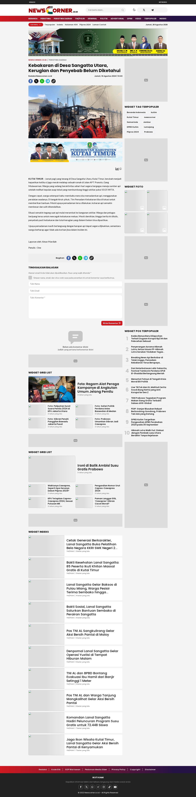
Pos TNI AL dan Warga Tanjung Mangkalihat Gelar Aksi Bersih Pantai (91, 699)
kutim (154, 112)
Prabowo (148, 132)
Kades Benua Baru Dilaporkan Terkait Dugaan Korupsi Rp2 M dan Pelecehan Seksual (149, 339)
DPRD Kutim (132, 127)
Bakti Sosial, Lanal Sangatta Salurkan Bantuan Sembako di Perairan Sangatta (91, 610)
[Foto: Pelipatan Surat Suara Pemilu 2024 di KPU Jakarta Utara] (157, 200)
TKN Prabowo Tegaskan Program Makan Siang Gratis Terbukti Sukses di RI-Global (148, 401)
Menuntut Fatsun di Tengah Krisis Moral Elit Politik (148, 380)
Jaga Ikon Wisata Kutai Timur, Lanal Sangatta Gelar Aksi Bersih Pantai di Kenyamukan (92, 743)
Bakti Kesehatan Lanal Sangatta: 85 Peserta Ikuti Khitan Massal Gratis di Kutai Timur (92, 566)
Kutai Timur (133, 117)
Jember (147, 122)
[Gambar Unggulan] (75, 111)
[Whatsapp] (92, 787)
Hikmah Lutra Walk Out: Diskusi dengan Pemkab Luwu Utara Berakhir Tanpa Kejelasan (147, 433)
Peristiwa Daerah (57, 60)
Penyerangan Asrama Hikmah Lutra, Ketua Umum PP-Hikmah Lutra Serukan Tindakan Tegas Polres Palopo (147, 350)
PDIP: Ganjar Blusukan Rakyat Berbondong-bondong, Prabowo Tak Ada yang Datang (148, 411)
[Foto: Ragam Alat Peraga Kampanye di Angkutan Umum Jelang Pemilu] (135, 200)
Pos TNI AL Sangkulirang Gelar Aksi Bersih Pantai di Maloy (90, 633)
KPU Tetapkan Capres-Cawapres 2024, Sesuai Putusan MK (60, 501)
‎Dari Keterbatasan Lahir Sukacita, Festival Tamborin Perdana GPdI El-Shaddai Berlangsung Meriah (149, 371)
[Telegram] (98, 787)
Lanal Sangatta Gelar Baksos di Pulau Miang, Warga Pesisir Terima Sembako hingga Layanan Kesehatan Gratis (91, 590)
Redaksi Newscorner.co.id (40, 76)
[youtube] (115, 787)
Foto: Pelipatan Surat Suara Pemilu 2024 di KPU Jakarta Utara (59, 409)
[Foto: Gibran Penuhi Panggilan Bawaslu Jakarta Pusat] (157, 222)
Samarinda (132, 122)
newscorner (150, 117)
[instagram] (104, 787)
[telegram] (48, 81)
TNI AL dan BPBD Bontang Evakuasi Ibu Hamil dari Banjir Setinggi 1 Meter (90, 677)
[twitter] (36, 81)
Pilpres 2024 (133, 132)
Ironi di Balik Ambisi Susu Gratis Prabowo (98, 467)
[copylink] (53, 81)
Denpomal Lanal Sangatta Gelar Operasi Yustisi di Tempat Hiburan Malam (92, 655)
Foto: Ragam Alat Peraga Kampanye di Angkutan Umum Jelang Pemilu (98, 388)
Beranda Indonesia (136, 112)
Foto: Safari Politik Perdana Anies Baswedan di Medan (105, 409)
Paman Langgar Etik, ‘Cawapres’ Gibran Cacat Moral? (105, 501)
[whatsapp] (42, 81)
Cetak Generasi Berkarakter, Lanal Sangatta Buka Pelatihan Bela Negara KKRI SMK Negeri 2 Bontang (91, 546)
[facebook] (30, 81)
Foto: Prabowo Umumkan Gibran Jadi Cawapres (106, 422)
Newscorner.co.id (37, 60)
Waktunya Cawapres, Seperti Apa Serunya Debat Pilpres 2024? (59, 488)
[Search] (123, 10)
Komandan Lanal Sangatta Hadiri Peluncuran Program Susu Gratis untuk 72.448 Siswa (92, 721)
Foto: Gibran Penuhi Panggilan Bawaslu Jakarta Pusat (58, 422)
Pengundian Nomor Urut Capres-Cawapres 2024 (107, 488)
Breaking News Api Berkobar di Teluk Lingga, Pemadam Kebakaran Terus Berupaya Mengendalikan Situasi (147, 361)
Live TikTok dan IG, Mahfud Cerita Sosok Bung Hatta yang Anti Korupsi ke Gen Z (148, 390)
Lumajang (149, 127)
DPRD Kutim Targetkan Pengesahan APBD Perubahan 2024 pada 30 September (146, 422)
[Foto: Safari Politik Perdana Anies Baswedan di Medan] (135, 222)
